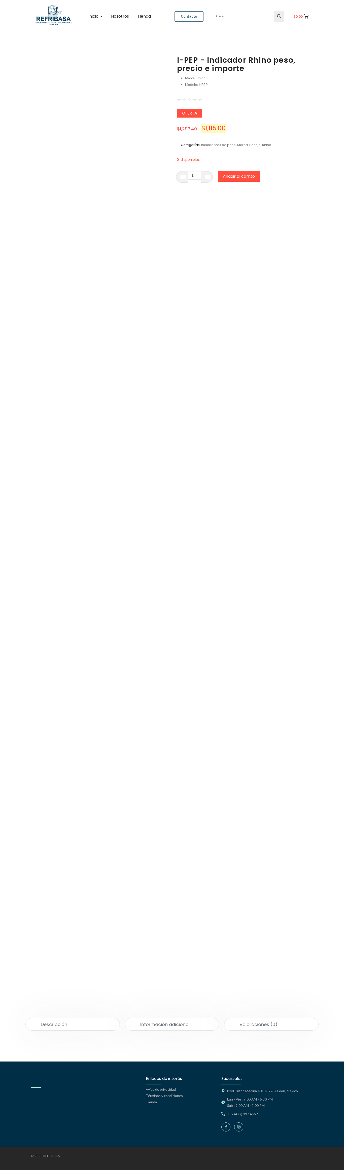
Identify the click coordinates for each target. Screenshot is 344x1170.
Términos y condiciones (164, 1095)
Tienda (151, 1102)
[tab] (72, 1024)
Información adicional (165, 1024)
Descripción (54, 1024)
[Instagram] (238, 1126)
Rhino (266, 144)
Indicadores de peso (218, 144)
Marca (242, 144)
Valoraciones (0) (258, 1024)
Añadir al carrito (239, 176)
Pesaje (255, 144)
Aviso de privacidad (161, 1089)
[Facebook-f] (225, 1126)
